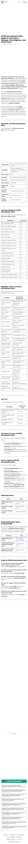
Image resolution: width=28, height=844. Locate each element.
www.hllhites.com (16, 199)
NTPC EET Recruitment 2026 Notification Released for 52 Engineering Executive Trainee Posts (14, 804)
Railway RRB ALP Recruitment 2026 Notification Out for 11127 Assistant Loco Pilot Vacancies (13, 813)
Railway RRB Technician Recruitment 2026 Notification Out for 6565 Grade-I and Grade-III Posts (13, 786)
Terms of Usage (11, 837)
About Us (6, 834)
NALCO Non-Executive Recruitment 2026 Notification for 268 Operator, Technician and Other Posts (13, 791)
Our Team (19, 839)
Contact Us (13, 834)
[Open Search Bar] (19, 2)
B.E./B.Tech (16, 387)
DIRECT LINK (20, 550)
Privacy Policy (20, 834)
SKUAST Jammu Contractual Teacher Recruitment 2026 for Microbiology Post (13, 800)
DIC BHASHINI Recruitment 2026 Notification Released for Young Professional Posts (14, 827)
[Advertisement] (14, 19)
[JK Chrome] (4, 2)
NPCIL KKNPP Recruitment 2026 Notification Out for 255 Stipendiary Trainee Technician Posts (13, 795)
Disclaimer (18, 837)
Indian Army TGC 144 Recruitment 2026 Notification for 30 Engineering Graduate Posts (14, 823)
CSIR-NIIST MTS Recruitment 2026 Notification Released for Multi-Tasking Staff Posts (12, 818)
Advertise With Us (10, 839)
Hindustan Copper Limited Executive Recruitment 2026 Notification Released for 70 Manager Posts (13, 809)
